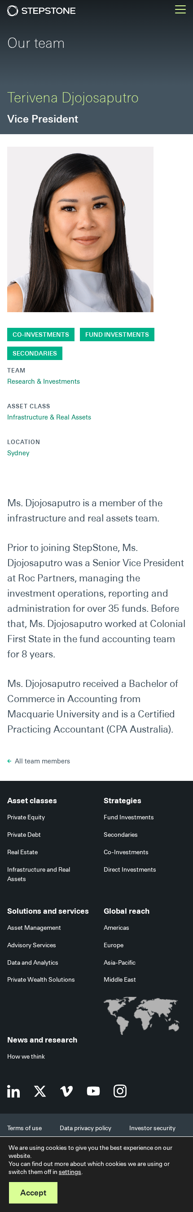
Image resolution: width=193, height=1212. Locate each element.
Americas (116, 928)
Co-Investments (41, 335)
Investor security (152, 1128)
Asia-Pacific (120, 962)
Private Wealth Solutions (41, 979)
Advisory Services (31, 945)
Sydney (18, 453)
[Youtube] (93, 1091)
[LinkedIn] (13, 1091)
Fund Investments (117, 335)
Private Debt (24, 835)
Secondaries (35, 353)
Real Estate (22, 852)
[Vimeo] (66, 1091)
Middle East (120, 979)
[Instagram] (120, 1091)
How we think (26, 1056)
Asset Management (34, 928)
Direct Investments (130, 869)
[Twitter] (40, 1091)
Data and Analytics (32, 962)
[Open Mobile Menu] (180, 10)
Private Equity (26, 817)
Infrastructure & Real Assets (49, 417)
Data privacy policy (85, 1128)
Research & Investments (43, 381)
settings (70, 1172)
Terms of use (24, 1128)
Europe (113, 945)
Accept (33, 1192)
